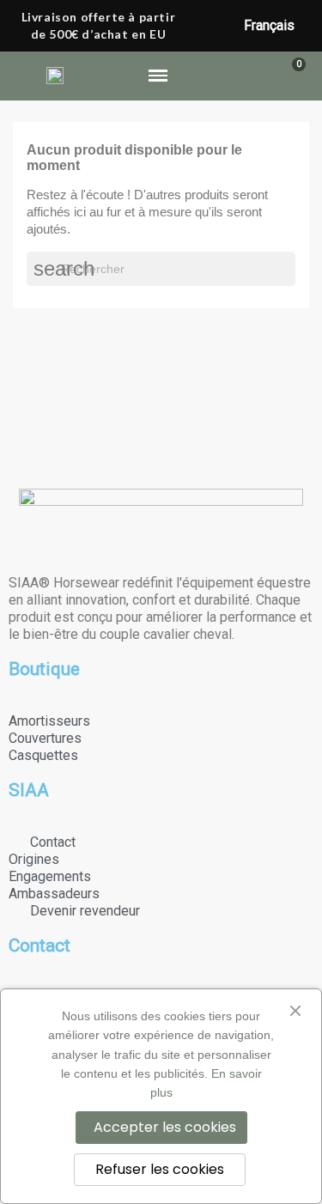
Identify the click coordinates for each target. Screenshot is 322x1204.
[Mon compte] (262, 76)
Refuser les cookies (159, 1169)
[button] (232, 76)
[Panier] (290, 76)
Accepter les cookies (165, 1127)
